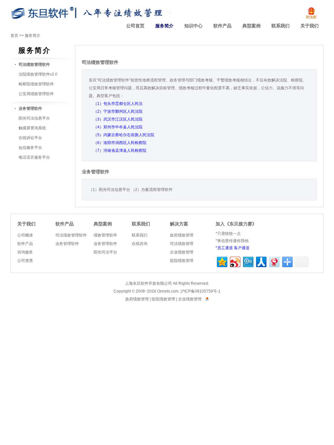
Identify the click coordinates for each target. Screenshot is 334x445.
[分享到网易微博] (274, 261)
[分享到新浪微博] (235, 261)
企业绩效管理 (181, 252)
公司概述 (25, 235)
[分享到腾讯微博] (248, 261)
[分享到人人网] (261, 261)
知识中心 (193, 25)
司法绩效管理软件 (71, 235)
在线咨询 (139, 243)
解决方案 (179, 224)
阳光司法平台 (105, 252)
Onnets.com (167, 291)
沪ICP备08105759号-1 (200, 291)
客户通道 (242, 248)
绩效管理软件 (105, 235)
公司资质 (25, 260)
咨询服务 (25, 252)
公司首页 (135, 25)
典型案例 (251, 25)
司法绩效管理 (181, 243)
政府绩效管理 (181, 235)
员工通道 (225, 248)
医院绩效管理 (181, 260)
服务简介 (164, 25)
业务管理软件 (67, 243)
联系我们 (280, 25)
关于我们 (309, 25)
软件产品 (222, 25)
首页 (14, 35)
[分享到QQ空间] (222, 261)
